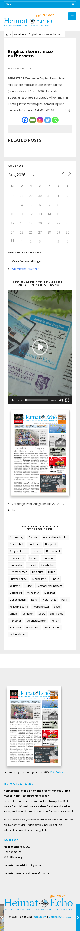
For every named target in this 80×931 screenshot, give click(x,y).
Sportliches (56, 613)
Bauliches (34, 544)
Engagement (17, 558)
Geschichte (47, 565)
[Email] (32, 120)
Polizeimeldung (19, 606)
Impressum (39, 916)
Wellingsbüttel (18, 634)
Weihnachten (52, 627)
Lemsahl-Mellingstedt (49, 586)
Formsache (16, 565)
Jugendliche (39, 579)
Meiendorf (16, 592)
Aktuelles (19, 34)
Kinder (55, 579)
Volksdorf (15, 627)
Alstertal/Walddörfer (55, 537)
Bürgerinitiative (18, 551)
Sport (41, 613)
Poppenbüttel (41, 606)
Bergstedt (51, 544)
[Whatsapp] (55, 120)
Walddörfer (33, 627)
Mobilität (49, 592)
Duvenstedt (53, 551)
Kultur (28, 586)
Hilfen (51, 572)
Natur (34, 599)
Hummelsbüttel (18, 579)
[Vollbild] (67, 400)
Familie (33, 558)
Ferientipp (48, 558)
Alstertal (33, 537)
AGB (68, 916)
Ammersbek (17, 544)
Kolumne (15, 586)
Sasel (57, 606)
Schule (13, 613)
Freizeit (32, 565)
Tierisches (16, 620)
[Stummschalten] (61, 400)
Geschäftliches (18, 572)
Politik (64, 599)
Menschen (33, 592)
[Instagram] (40, 120)
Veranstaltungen (36, 620)
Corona (36, 551)
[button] (40, 347)
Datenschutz (56, 916)
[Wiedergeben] (13, 400)
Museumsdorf (18, 599)
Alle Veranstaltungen (25, 268)
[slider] (36, 400)
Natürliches (49, 599)
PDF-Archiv (56, 772)
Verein (55, 620)
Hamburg (37, 572)
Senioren (28, 613)
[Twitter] (47, 120)
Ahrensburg (16, 537)
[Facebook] (25, 120)
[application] (40, 347)
